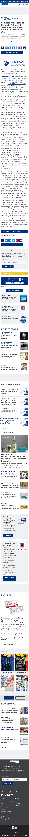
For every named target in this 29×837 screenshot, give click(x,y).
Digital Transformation (8, 353)
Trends (4, 17)
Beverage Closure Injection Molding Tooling (12, 638)
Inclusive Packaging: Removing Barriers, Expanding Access (7, 720)
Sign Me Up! (8, 266)
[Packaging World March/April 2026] (7, 683)
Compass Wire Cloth (11, 42)
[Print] (2, 48)
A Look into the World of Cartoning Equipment (9, 411)
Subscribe (9, 698)
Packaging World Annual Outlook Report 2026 (9, 298)
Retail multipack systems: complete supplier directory (9, 741)
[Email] (6, 48)
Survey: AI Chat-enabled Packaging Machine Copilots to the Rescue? (9, 356)
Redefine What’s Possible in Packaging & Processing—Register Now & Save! (10, 309)
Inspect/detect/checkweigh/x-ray (10, 398)
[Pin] (20, 48)
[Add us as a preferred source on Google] (24, 48)
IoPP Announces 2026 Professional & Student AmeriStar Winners (8, 496)
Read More (8, 535)
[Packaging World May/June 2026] (21, 662)
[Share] (9, 48)
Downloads (4, 717)
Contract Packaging (7, 727)
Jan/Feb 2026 (21, 693)
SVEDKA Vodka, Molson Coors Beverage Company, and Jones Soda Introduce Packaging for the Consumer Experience (9, 485)
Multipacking (5, 737)
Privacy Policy (13, 831)
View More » (4, 428)
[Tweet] (17, 48)
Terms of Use (22, 831)
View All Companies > (14, 290)
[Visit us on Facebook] (2, 794)
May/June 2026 (21, 672)
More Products (8, 645)
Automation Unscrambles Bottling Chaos (9, 346)
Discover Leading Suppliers (10, 318)
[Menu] (26, 4)
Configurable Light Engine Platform (12, 634)
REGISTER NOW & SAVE (9, 578)
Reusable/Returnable (7, 454)
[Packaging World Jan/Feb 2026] (21, 683)
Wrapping (4, 503)
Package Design (5, 482)
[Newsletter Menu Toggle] (19, 4)
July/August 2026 (7, 672)
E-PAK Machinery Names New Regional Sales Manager (9, 336)
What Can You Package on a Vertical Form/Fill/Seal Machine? (9, 391)
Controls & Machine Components (10, 19)
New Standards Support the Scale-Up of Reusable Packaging (13, 458)
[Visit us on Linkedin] (8, 794)
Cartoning (4, 408)
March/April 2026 (7, 693)
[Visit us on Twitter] (5, 794)
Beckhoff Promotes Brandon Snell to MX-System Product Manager (9, 367)
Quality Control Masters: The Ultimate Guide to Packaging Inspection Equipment (9, 402)
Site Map (15, 832)
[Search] (23, 4)
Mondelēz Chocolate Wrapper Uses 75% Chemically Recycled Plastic (10, 507)
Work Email (5, 259)
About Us (5, 831)
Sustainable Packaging (8, 471)
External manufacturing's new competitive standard (9, 730)
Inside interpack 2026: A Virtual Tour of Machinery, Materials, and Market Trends (9, 710)
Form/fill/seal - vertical (8, 388)
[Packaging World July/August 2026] (7, 662)
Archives (20, 698)
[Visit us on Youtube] (12, 794)
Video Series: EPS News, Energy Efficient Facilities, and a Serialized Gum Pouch (9, 474)
